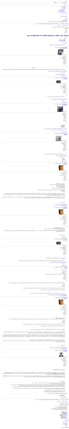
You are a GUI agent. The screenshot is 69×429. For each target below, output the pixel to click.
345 (48, 23)
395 (40, 23)
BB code (65, 411)
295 (56, 23)
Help (66, 1)
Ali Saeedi (55, 262)
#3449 (66, 297)
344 (50, 23)
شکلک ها (65, 412)
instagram (63, 159)
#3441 (66, 47)
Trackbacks (64, 416)
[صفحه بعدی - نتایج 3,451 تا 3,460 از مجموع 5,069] (37, 23)
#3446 (66, 207)
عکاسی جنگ (63, 382)
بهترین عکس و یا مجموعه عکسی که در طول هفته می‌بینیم (45, 35)
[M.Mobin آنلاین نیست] (58, 140)
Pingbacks (64, 417)
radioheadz (65, 294)
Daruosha (58, 294)
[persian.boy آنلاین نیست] (61, 170)
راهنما (64, 7)
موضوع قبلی (66, 402)
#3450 (66, 350)
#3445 (66, 163)
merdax (66, 99)
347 (46, 23)
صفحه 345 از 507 (66, 23)
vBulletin (67, 427)
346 (47, 23)
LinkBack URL (61, 39)
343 (51, 23)
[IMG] (66, 413)
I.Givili (64, 347)
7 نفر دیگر (50, 128)
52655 (65, 28)
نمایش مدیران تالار (60, 11)
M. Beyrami (62, 155)
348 (44, 23)
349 (43, 23)
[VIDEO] (65, 414)
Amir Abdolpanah (59, 128)
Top (66, 30)
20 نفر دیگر (56, 99)
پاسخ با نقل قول (64, 102)
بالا (66, 425)
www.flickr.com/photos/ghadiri (60, 74)
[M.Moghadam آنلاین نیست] (60, 111)
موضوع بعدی (62, 402)
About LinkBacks (61, 40)
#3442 (66, 77)
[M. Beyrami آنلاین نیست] (61, 356)
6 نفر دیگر (53, 393)
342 (52, 23)
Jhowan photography (62, 395)
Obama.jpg (33, 67)
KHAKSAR (55, 128)
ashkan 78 (61, 294)
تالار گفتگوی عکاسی (63, 6)
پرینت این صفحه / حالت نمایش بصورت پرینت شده (57, 44)
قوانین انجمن (67, 419)
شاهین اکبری (65, 128)
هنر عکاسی (65, 19)
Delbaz (60, 99)
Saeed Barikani (64, 204)
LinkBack (66, 37)
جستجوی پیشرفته (64, 16)
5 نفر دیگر (54, 294)
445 (39, 23)
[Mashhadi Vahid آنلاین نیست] (60, 54)
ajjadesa (63, 99)
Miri (58, 204)
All (66, 31)
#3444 (66, 133)
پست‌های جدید (64, 12)
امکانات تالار (63, 9)
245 (58, 23)
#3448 (66, 267)
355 (42, 23)
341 (54, 23)
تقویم (64, 8)
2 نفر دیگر (55, 347)
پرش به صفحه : (64, 25)
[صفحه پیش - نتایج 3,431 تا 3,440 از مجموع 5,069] (59, 23)
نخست (61, 23)
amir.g (61, 204)
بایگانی (66, 424)
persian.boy (65, 262)
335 (55, 23)
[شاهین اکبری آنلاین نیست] (58, 83)
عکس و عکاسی (64, 20)
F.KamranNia (61, 393)
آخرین (36, 23)
